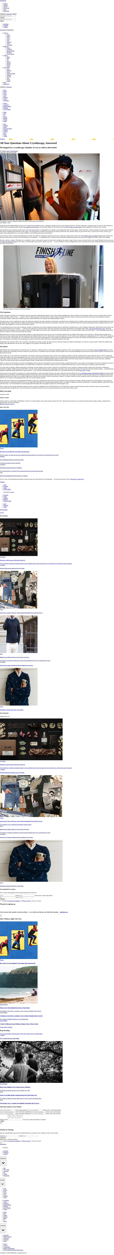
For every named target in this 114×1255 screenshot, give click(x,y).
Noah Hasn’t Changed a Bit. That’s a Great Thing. (11, 709)
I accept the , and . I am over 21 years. (21, 901)
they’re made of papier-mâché (73, 227)
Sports (8, 66)
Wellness (5, 5)
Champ (5, 1174)
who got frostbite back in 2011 (97, 328)
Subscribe (9, 14)
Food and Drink (11, 73)
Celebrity (2, 1035)
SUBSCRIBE (7, 489)
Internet (9, 63)
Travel (8, 39)
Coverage (5, 1171)
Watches (9, 42)
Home (8, 72)
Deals (4, 9)
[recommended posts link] (19, 958)
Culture (5, 6)
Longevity (9, 49)
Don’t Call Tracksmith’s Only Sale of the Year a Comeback (14, 475)
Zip (17, 897)
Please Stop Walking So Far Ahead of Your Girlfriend (15, 1087)
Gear (8, 40)
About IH (5, 1235)
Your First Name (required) (23, 1112)
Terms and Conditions (14, 901)
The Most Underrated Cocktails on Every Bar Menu (12, 568)
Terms (5, 1241)
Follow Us (3, 14)
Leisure (5, 3)
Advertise (5, 1239)
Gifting (8, 81)
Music (8, 57)
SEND (2, 1121)
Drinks (8, 36)
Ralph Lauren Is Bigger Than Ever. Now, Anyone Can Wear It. (14, 657)
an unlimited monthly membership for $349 (91, 373)
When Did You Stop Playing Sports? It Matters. (11, 467)
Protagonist (6, 1175)
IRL (4, 1172)
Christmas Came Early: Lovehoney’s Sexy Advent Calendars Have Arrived (21, 1016)
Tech (8, 78)
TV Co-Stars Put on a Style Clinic (9, 1038)
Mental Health (10, 51)
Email (17, 895)
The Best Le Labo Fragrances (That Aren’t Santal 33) (12, 560)
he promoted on (28, 227)
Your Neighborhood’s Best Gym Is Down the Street (12, 459)
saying (26, 231)
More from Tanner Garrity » (7, 404)
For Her (9, 76)
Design (8, 64)
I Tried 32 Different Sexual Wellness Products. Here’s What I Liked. (19, 1024)
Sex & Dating (10, 54)
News (1, 706)
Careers (5, 1245)
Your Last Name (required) (23, 1113)
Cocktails (2, 565)
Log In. (12, 492)
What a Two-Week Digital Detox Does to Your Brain (15, 1008)
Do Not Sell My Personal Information (13, 1250)
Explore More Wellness (6, 1027)
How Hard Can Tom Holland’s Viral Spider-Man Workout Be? (14, 451)
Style (8, 34)
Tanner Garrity (6, 151)
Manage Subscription (9, 1248)
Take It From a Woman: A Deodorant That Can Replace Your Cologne (16, 665)
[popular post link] (19, 555)
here (81, 370)
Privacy (5, 1244)
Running (9, 52)
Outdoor (9, 75)
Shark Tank (35, 227)
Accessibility (6, 1247)
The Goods (6, 8)
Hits (4, 1168)
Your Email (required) (21, 1110)
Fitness (8, 48)
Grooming (9, 45)
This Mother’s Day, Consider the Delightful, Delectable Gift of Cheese (19, 1103)
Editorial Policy (7, 1236)
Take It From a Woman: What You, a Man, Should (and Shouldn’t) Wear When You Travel (21, 612)
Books (8, 61)
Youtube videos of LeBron (90, 236)
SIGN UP (3, 1137)
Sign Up (3, 899)
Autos (8, 43)
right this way (64, 912)
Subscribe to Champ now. (77, 479)
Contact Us (6, 1238)
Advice (5, 1209)
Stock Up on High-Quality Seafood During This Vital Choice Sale (18, 1095)
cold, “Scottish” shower (100, 350)
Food (8, 37)
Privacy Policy (26, 901)
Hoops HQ (6, 11)
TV (8, 60)
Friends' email (3, 1119)
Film (8, 58)
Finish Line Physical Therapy (9, 241)
